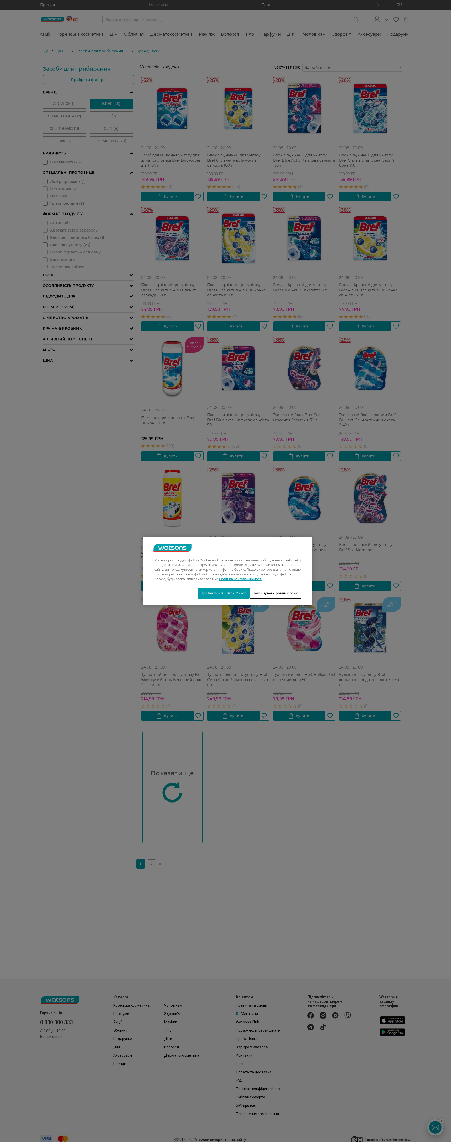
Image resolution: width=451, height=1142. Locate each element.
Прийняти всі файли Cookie (224, 593)
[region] (227, 571)
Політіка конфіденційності (240, 579)
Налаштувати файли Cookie (275, 593)
